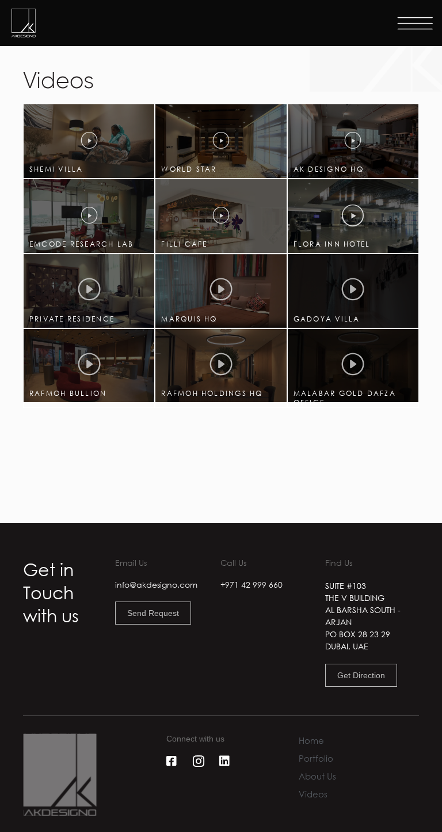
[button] (89, 141)
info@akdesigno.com (156, 584)
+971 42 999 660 (251, 584)
